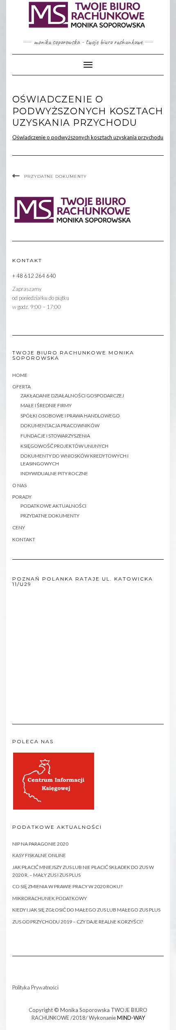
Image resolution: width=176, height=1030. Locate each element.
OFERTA (21, 386)
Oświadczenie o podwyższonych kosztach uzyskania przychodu (87, 137)
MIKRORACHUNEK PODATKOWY (49, 898)
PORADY (22, 497)
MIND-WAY (131, 1017)
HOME (19, 375)
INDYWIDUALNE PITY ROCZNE (54, 473)
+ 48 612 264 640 (34, 275)
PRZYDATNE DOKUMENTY (55, 176)
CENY (18, 527)
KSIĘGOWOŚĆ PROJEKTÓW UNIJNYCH (64, 446)
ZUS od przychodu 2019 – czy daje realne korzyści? (77, 922)
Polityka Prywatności (35, 987)
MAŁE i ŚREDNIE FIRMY (46, 405)
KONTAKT (23, 539)
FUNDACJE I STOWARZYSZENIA (55, 436)
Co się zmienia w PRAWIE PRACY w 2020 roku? (67, 886)
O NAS (19, 485)
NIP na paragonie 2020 (40, 844)
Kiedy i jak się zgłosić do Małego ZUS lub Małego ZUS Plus (86, 910)
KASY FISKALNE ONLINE (39, 855)
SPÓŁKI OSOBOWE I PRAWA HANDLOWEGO (70, 416)
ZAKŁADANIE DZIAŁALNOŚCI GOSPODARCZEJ (72, 395)
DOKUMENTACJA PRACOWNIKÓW (59, 425)
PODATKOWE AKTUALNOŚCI (53, 506)
